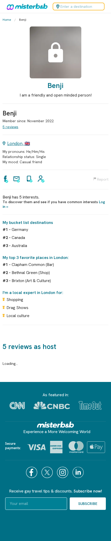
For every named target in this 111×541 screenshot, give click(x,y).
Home (7, 20)
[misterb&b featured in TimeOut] (90, 405)
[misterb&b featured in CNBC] (52, 405)
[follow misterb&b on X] (47, 472)
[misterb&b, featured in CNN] (17, 405)
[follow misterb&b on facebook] (32, 472)
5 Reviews (10, 127)
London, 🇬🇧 (18, 143)
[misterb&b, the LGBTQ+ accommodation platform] (25, 6)
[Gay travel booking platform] (55, 425)
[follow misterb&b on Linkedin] (78, 472)
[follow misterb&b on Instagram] (63, 472)
